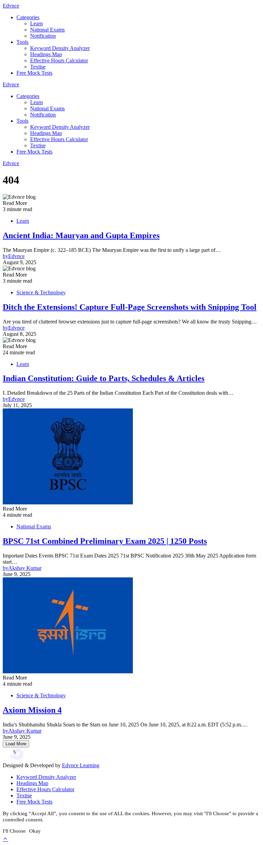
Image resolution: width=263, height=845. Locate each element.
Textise (38, 67)
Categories (27, 17)
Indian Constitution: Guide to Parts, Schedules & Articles (103, 378)
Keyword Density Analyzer (60, 48)
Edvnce (11, 6)
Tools (22, 42)
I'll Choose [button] (14, 831)
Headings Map (46, 54)
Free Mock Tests (34, 73)
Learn (36, 23)
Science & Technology (41, 292)
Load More (15, 743)
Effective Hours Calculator (59, 60)
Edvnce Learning (80, 765)
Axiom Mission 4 (32, 710)
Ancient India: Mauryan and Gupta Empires (81, 235)
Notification (43, 36)
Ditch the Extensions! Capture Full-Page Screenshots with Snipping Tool (129, 307)
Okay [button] (35, 831)
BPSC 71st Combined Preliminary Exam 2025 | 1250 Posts (105, 541)
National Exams (47, 30)
